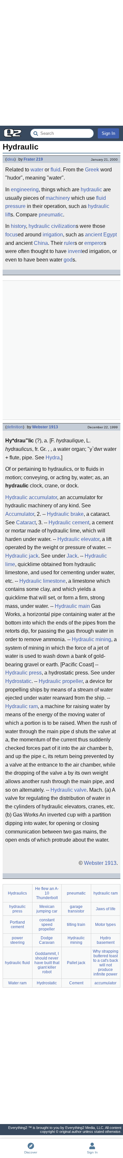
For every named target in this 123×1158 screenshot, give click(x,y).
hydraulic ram (105, 893)
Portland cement (17, 924)
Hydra (53, 457)
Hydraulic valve (69, 790)
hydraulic (91, 189)
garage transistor (76, 908)
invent (75, 251)
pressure (15, 206)
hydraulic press (17, 908)
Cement (76, 983)
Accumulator (19, 514)
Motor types (105, 924)
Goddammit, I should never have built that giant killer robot (46, 962)
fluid (55, 169)
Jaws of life (105, 909)
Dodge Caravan (46, 940)
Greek (92, 169)
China (41, 243)
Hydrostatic (18, 681)
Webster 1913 (45, 427)
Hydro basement (105, 940)
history (18, 226)
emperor (94, 243)
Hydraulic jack (21, 556)
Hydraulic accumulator (31, 497)
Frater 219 (33, 159)
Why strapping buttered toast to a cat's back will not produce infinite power (105, 962)
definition (15, 427)
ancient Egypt (101, 234)
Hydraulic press (23, 672)
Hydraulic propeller (61, 681)
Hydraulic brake (65, 514)
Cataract (26, 522)
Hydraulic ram (21, 706)
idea (10, 159)
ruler (69, 243)
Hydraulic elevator (78, 539)
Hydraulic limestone (42, 581)
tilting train (76, 924)
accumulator (105, 983)
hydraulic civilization (52, 226)
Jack (72, 556)
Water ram (17, 983)
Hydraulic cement (69, 522)
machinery (58, 198)
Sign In (108, 133)
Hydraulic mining (91, 639)
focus (11, 234)
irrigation (53, 234)
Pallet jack (76, 962)
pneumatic (51, 214)
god (68, 259)
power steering (17, 940)
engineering (25, 189)
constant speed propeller (47, 924)
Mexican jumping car (46, 908)
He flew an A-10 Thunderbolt (47, 893)
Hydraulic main (72, 606)
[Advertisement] (61, 63)
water (37, 169)
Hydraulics (17, 893)
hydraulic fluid (17, 962)
